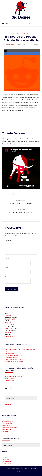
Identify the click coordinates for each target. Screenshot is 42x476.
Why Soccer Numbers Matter (14, 361)
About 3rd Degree (7, 421)
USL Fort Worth (10, 325)
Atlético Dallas (9, 323)
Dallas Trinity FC (10, 319)
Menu (6, 23)
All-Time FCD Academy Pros (13, 355)
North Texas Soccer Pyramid (14, 359)
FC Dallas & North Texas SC (13, 376)
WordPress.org (6, 463)
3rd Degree (21, 17)
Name (7, 258)
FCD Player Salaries (11, 357)
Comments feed (7, 461)
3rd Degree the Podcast (21, 33)
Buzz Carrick (10, 44)
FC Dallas (8, 315)
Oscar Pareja (18, 193)
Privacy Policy (6, 425)
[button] (5, 51)
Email (7, 267)
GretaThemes (21, 472)
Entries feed (5, 459)
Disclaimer (5, 431)
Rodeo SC (8, 332)
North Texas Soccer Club (12, 328)
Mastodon (8, 404)
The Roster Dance (11, 353)
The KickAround (7, 423)
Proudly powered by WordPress (15, 468)
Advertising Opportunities (9, 427)
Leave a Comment (33, 44)
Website (7, 277)
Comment (8, 240)
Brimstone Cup (6, 429)
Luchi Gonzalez (7, 193)
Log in (4, 457)
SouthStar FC (9, 336)
